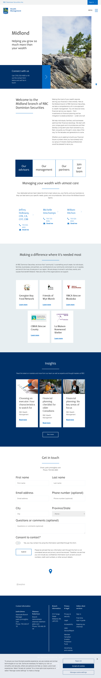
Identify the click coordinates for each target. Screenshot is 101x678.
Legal (66, 620)
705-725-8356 (49, 220)
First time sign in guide (80, 619)
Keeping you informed (80, 625)
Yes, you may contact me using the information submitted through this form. (50, 543)
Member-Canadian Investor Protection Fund (67, 639)
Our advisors (24, 168)
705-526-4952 (25, 226)
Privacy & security (67, 615)
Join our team (79, 168)
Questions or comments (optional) (37, 520)
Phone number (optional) (67, 493)
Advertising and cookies (68, 649)
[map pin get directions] (50, 571)
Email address (24, 493)
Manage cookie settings (78, 672)
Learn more (23, 305)
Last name (58, 477)
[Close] (97, 659)
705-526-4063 (73, 220)
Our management (44, 168)
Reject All (78, 661)
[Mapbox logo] (20, 584)
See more (50, 434)
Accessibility (68, 624)
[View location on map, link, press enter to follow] (50, 574)
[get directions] (50, 571)
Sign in (78, 614)
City (18, 508)
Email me (25, 230)
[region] (50, 574)
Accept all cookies (78, 666)
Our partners (64, 168)
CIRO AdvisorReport (68, 629)
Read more (23, 420)
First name (22, 477)
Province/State (61, 508)
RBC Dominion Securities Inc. (13, 2)
